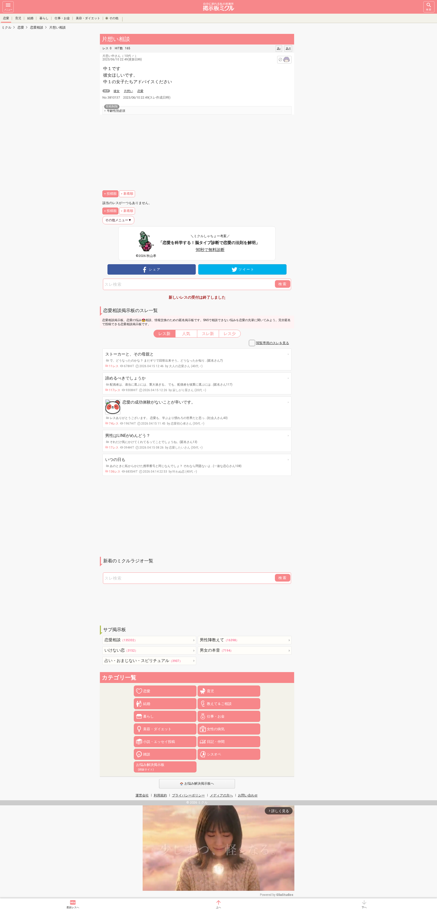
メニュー (8, 9)
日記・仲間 (216, 742)
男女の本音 (216, 650)
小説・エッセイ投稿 (159, 742)
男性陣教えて (219, 639)
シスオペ (214, 754)
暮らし (44, 18)
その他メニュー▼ (118, 220)
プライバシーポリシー (188, 795)
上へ (218, 907)
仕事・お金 (62, 18)
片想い (128, 91)
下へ (364, 907)
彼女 (117, 91)
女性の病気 (216, 729)
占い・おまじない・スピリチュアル (143, 660)
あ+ (288, 48)
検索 (429, 9)
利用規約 (160, 795)
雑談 (146, 754)
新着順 (128, 193)
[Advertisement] (330, 109)
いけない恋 (121, 650)
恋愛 (6, 18)
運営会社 (142, 795)
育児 (18, 18)
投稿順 (112, 193)
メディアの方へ (221, 795)
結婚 (30, 18)
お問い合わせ (248, 795)
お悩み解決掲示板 (150, 767)
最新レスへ (73, 907)
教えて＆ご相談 (219, 704)
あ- (279, 48)
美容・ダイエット (88, 18)
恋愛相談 (120, 639)
